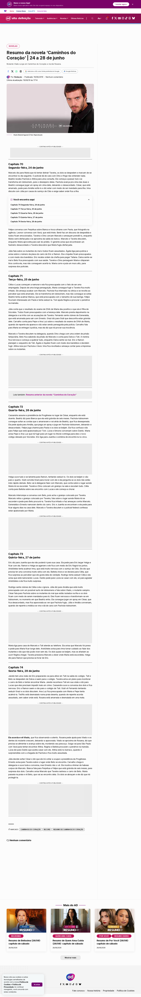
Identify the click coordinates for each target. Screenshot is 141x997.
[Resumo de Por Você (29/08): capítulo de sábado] (114, 921)
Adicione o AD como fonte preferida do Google (43, 71)
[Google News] (119, 18)
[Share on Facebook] (8, 71)
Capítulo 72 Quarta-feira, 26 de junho (27, 213)
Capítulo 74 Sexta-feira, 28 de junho (26, 221)
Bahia (12, 11)
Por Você (104, 936)
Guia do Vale (42, 11)
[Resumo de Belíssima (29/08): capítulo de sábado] (26, 921)
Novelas (13, 46)
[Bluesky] (133, 18)
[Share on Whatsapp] (16, 71)
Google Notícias (71, 71)
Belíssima (16, 936)
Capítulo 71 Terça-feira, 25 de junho (26, 209)
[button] (37, 985)
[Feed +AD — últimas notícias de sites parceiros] (6, 11)
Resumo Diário (121, 936)
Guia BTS (31, 11)
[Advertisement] (70, 31)
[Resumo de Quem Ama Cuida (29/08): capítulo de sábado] (70, 921)
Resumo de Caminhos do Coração (68, 829)
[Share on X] (12, 71)
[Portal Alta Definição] (70, 977)
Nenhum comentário (54, 77)
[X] (115, 18)
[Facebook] (112, 18)
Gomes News (21, 11)
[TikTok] (126, 18)
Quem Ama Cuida (63, 936)
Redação (18, 77)
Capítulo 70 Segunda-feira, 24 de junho (28, 205)
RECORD (47, 829)
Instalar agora (121, 4)
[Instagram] (123, 18)
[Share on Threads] (20, 71)
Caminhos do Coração (30, 829)
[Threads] (130, 18)
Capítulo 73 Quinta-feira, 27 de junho (27, 217)
